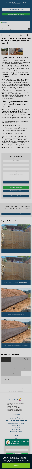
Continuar (16, 465)
